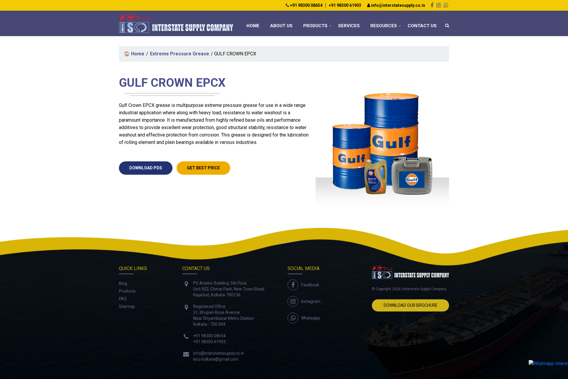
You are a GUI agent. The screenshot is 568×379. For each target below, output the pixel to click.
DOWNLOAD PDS (145, 168)
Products (315, 25)
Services (349, 25)
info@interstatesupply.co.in (397, 5)
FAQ (123, 298)
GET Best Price (203, 168)
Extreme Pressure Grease (179, 54)
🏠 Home (134, 54)
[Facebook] (431, 5)
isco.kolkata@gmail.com (215, 359)
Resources (383, 25)
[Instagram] (438, 5)
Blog (123, 283)
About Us (281, 25)
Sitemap (127, 306)
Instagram (310, 301)
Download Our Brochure (411, 305)
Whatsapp (310, 318)
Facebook (310, 284)
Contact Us (422, 25)
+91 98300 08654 (305, 5)
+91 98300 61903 (345, 5)
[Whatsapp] (446, 5)
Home (252, 25)
